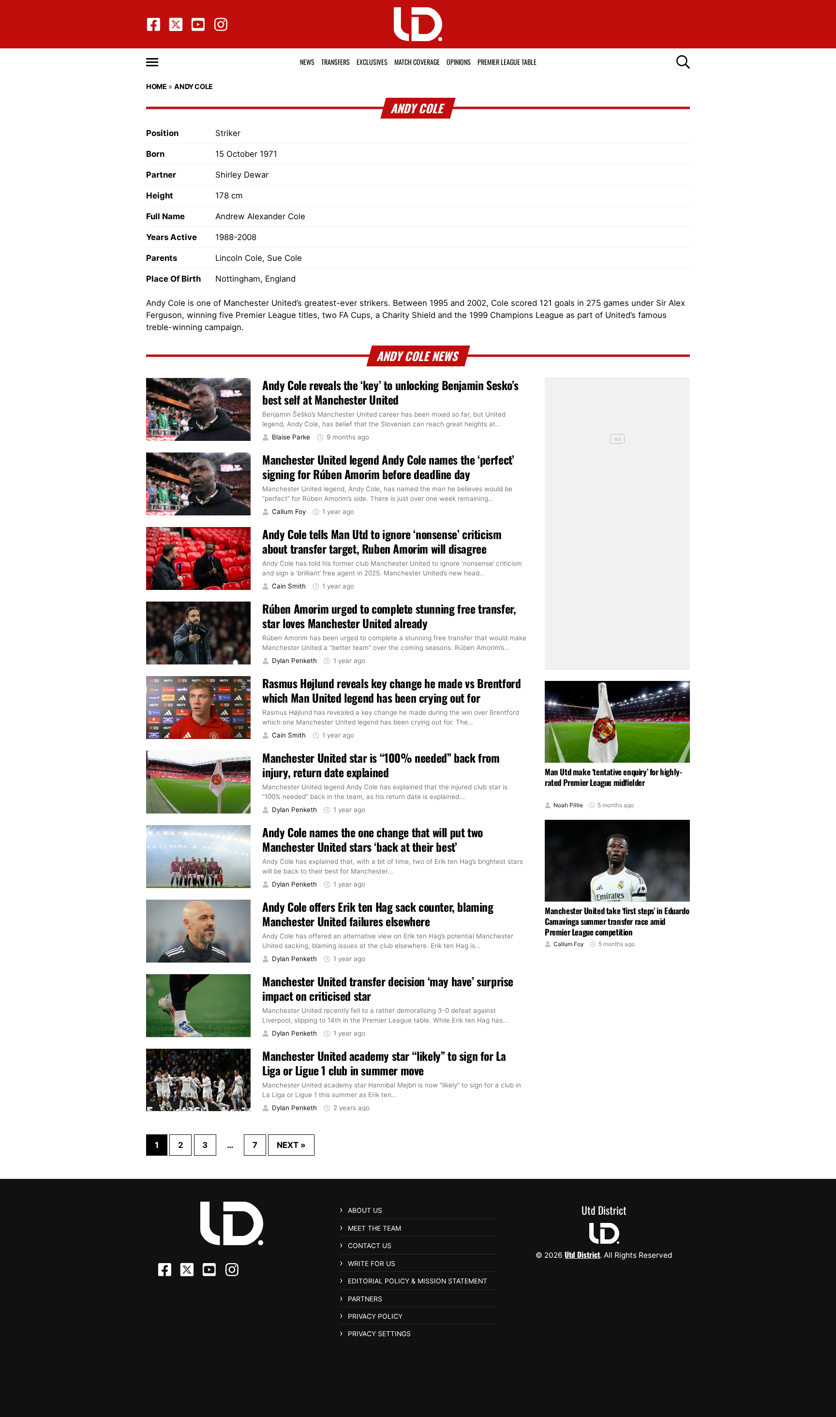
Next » (291, 1145)
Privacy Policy (375, 1316)
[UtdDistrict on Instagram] (220, 24)
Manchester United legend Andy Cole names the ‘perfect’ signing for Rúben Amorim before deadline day (388, 467)
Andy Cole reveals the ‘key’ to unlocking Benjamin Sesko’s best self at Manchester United (390, 392)
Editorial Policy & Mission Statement (417, 1281)
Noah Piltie (568, 805)
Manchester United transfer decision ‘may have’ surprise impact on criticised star (387, 989)
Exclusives (372, 62)
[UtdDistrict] (418, 24)
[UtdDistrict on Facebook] (153, 24)
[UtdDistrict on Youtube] (198, 24)
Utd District (582, 1254)
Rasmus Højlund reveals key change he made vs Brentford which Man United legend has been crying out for (391, 691)
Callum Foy (289, 512)
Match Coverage (417, 62)
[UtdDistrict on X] (186, 1269)
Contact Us (369, 1246)
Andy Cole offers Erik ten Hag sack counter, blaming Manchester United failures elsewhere (377, 914)
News (307, 62)
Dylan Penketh (294, 661)
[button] (152, 62)
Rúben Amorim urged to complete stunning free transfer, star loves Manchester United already (389, 616)
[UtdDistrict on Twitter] (175, 24)
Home (156, 86)
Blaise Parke (291, 437)
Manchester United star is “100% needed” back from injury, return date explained (380, 765)
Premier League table (507, 62)
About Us (365, 1210)
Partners (365, 1299)
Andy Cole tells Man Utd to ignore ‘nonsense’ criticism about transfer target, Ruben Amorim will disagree (381, 542)
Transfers (335, 62)
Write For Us (371, 1263)
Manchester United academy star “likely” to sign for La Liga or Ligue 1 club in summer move (384, 1063)
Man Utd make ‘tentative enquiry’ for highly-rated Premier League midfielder (613, 777)
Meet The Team (374, 1228)
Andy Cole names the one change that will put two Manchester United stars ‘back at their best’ (372, 840)
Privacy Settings (379, 1334)
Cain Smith (289, 586)
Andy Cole (193, 86)
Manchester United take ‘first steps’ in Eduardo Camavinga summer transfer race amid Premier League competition (617, 921)
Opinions (459, 62)
